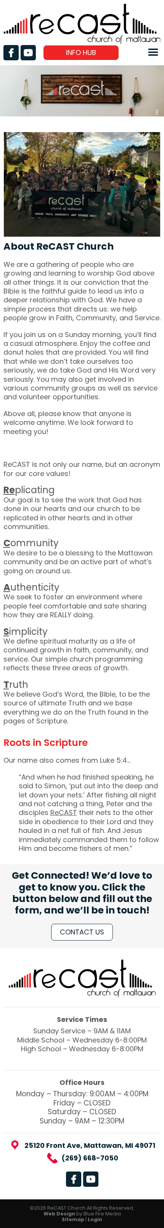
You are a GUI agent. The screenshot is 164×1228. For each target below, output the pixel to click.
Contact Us (82, 932)
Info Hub (81, 52)
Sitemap (73, 1219)
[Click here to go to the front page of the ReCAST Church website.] (82, 41)
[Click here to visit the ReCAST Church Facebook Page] (11, 52)
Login (95, 1219)
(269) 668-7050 (89, 1158)
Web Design (59, 1213)
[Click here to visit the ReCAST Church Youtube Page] (28, 52)
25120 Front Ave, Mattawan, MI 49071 (89, 1145)
